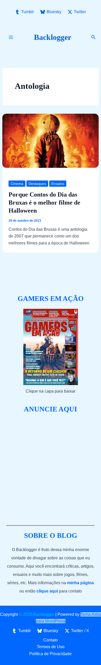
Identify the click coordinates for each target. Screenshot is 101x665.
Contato (50, 640)
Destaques (37, 184)
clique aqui (47, 591)
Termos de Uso (50, 647)
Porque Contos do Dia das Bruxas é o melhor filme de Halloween (44, 202)
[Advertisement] (50, 469)
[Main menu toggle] (11, 37)
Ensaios (57, 184)
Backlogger (52, 37)
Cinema (17, 184)
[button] (93, 37)
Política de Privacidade (50, 654)
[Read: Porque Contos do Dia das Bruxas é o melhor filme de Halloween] (50, 140)
